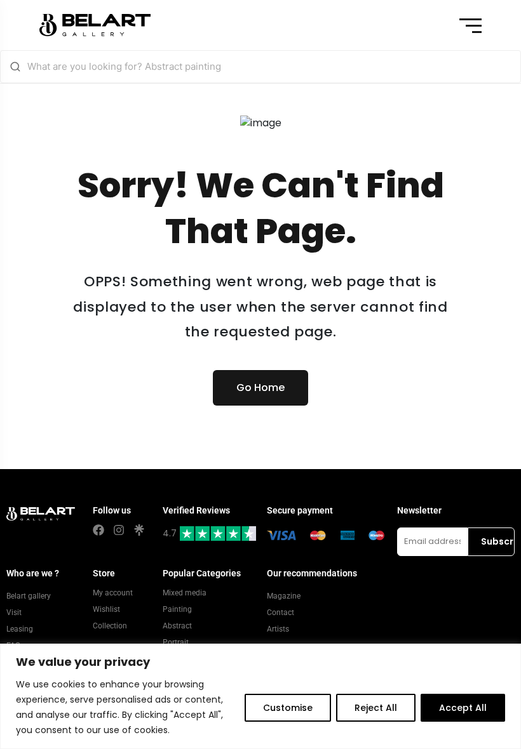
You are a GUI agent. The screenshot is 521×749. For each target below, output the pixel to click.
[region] (260, 696)
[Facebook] (98, 530)
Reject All (376, 707)
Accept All (463, 707)
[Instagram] (119, 530)
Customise (288, 707)
